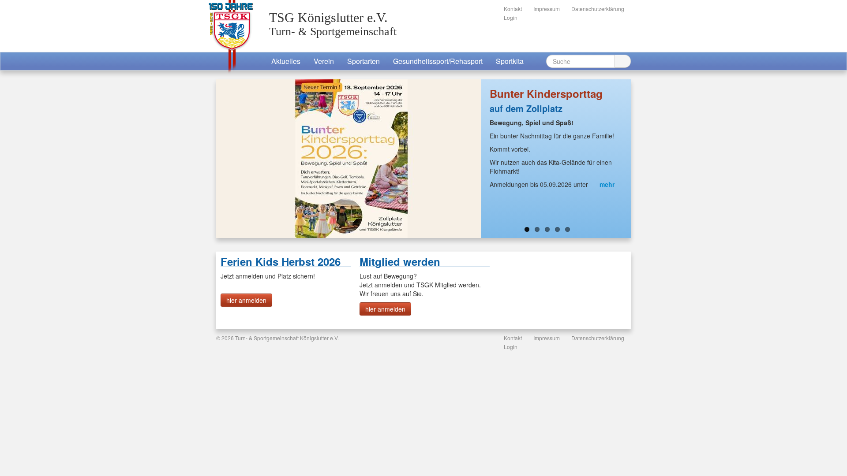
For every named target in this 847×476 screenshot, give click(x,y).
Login (510, 17)
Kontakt (513, 8)
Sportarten (363, 61)
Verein (324, 61)
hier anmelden (246, 300)
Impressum (546, 8)
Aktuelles (285, 61)
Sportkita (510, 61)
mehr (606, 184)
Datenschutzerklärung (597, 8)
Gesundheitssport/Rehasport (438, 61)
